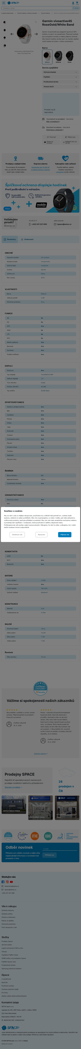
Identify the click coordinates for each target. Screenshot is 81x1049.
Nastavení (41, 534)
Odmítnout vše (17, 534)
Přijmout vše (65, 534)
